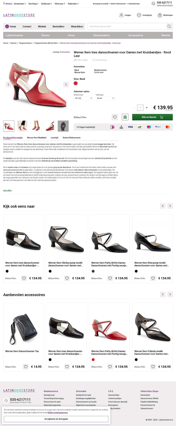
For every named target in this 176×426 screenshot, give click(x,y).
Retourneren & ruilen (52, 402)
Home (13, 26)
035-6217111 (164, 2)
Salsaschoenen (147, 408)
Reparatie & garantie (52, 405)
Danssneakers (101, 35)
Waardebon (77, 26)
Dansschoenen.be (148, 405)
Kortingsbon (113, 405)
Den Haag (33, 4)
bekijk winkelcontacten (165, 5)
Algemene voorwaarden (86, 405)
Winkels (42, 26)
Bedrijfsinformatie (83, 395)
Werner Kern (79, 72)
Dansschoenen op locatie (86, 402)
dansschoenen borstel (12, 170)
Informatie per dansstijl (117, 402)
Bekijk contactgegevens (58, 413)
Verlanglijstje (147, 15)
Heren (71, 35)
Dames (45, 35)
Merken (166, 35)
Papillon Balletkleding (149, 402)
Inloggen (128, 15)
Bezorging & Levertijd (100, 4)
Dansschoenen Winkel (149, 398)
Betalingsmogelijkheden (86, 398)
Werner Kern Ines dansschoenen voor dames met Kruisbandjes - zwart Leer (22, 264)
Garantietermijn (134, 4)
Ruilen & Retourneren (118, 4)
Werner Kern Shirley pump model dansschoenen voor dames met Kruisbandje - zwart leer (65, 264)
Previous (162, 206)
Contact (27, 26)
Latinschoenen (14, 35)
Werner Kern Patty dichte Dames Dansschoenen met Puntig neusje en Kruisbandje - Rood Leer (108, 352)
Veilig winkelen (114, 408)
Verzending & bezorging (54, 398)
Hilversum (59, 4)
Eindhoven (45, 4)
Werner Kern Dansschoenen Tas (22, 351)
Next (170, 206)
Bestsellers (58, 26)
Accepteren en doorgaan (56, 419)
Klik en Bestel (149, 117)
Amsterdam (19, 4)
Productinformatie (13, 137)
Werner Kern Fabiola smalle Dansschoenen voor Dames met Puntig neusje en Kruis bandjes (150, 352)
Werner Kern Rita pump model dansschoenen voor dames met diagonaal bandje (150, 264)
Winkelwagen (168, 15)
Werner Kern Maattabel (36, 138)
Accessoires (135, 35)
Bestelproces (49, 395)
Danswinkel (145, 395)
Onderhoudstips (114, 398)
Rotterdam (72, 4)
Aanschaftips (113, 395)
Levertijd (54, 138)
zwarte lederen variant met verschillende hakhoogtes (70, 172)
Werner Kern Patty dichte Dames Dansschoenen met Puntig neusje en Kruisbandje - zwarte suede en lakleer (108, 264)
